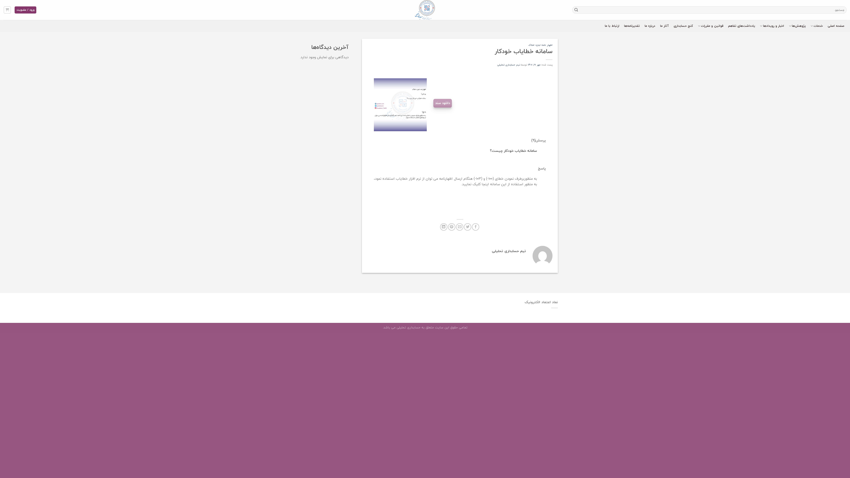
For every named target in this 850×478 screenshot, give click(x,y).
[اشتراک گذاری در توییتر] (467, 227)
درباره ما (650, 26)
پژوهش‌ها (799, 26)
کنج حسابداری (683, 26)
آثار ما (664, 26)
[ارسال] (576, 10)
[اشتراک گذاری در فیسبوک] (475, 227)
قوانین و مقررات (712, 26)
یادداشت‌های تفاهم (741, 26)
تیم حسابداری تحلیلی (508, 65)
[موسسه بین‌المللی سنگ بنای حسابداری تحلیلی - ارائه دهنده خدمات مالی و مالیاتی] (425, 10)
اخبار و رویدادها (773, 26)
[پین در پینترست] (451, 227)
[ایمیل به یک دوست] (459, 227)
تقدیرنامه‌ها (632, 26)
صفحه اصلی (836, 26)
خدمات (818, 26)
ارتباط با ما (612, 26)
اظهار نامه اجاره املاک (540, 45)
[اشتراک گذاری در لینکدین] (443, 227)
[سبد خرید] (7, 9)
